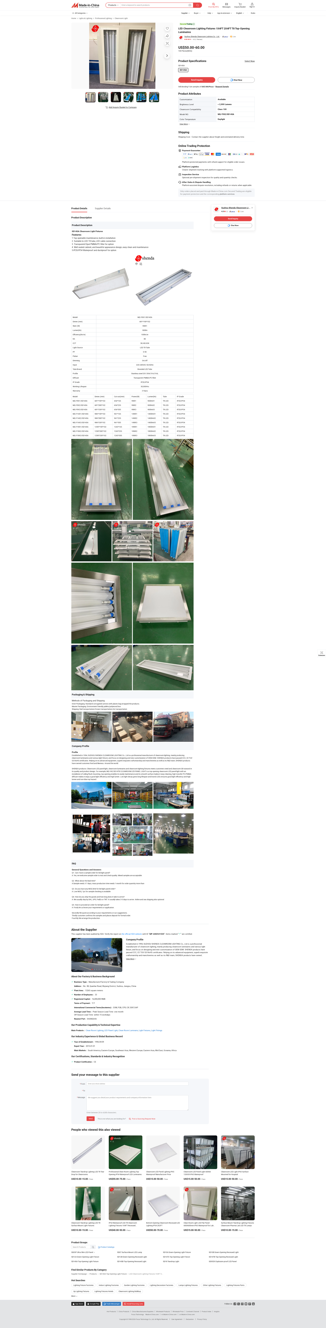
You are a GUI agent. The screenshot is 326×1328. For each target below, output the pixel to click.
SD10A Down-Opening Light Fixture (177, 1252)
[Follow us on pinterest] (249, 1304)
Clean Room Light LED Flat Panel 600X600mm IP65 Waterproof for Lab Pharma (199, 1225)
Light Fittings (156, 1030)
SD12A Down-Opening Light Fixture (85, 1257)
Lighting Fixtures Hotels (103, 1291)
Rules (253, 13)
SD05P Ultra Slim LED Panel (82, 1252)
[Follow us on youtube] (246, 1304)
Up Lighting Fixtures (81, 1291)
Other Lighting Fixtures (212, 1285)
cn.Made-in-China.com (187, 1314)
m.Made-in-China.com (169, 1314)
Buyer (196, 13)
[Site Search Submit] (197, 5)
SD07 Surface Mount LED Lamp (129, 1252)
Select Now (250, 61)
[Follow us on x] (238, 1304)
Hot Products (111, 1311)
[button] (190, 5)
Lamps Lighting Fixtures (188, 1285)
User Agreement (176, 1319)
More (73, 1296)
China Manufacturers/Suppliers (142, 1311)
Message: (81, 1097)
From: (83, 1084)
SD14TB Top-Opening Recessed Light (223, 1257)
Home (73, 18)
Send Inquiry (197, 80)
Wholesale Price (178, 1311)
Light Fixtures (144, 1030)
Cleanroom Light (121, 18)
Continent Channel (192, 1311)
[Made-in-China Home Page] (85, 5)
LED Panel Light (111, 1030)
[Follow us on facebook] (235, 1304)
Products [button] (112, 5)
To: (84, 1090)
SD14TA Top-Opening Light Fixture (176, 1257)
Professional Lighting (103, 18)
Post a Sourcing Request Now (142, 1119)
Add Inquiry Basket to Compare (123, 107)
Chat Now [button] (237, 80)
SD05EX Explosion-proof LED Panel (222, 1261)
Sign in (252, 6)
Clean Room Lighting (94, 1030)
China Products (124, 1311)
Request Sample (222, 87)
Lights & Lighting (85, 18)
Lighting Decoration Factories (161, 1285)
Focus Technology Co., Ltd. (145, 1319)
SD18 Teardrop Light (171, 1261)
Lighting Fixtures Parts (235, 1285)
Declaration (190, 1319)
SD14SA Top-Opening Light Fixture (84, 1261)
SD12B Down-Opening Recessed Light (132, 1257)
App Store (78, 1304)
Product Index (206, 1311)
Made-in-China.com (152, 1314)
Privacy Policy (202, 1319)
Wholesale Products (163, 1311)
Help (209, 13)
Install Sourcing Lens (135, 1304)
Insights (216, 1311)
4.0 (224, 211)
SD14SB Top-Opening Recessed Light (131, 1261)
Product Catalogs (107, 1247)
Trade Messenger (112, 1304)
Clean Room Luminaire (128, 1030)
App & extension (223, 13)
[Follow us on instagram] (242, 1304)
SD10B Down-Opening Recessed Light (224, 1252)
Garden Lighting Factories (134, 1285)
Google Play (93, 1304)
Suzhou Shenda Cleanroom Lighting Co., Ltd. (202, 36)
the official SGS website (132, 934)
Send (91, 1118)
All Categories (80, 13)
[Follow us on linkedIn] (253, 1304)
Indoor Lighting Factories (109, 1285)
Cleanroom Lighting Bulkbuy (130, 1291)
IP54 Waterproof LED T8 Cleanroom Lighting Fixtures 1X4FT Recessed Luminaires (123, 1225)
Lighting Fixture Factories (83, 1285)
